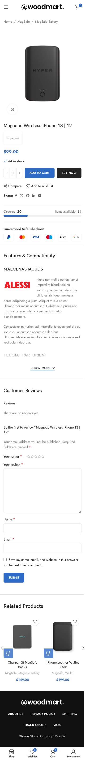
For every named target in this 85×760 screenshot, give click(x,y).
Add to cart (40, 173)
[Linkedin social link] (34, 196)
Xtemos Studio (29, 736)
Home (8, 21)
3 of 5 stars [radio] (36, 456)
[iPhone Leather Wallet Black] (62, 636)
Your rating (13, 456)
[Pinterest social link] (28, 196)
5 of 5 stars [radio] (43, 456)
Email (9, 539)
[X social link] (22, 196)
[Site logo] (42, 6)
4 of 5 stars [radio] (39, 456)
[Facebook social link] (16, 196)
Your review (13, 464)
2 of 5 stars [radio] (32, 456)
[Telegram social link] (40, 196)
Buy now (69, 173)
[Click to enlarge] (12, 109)
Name (9, 519)
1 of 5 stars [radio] (28, 456)
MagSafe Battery (46, 21)
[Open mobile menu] (6, 7)
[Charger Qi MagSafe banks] (22, 636)
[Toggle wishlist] (35, 621)
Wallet (69, 673)
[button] (8, 653)
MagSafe (23, 21)
